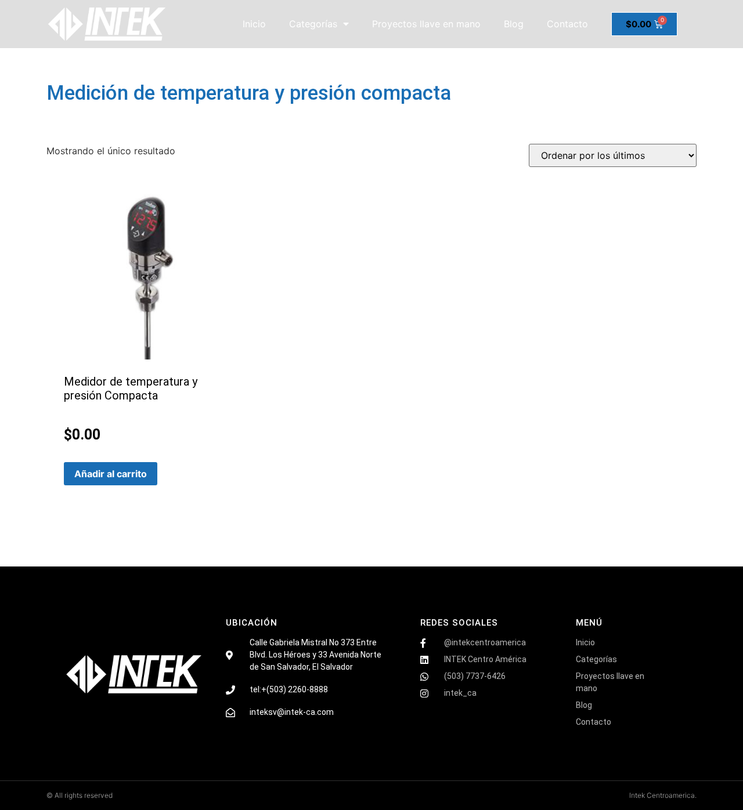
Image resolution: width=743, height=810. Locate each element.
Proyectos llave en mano (426, 24)
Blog (514, 24)
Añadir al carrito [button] (110, 474)
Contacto (567, 24)
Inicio (254, 24)
